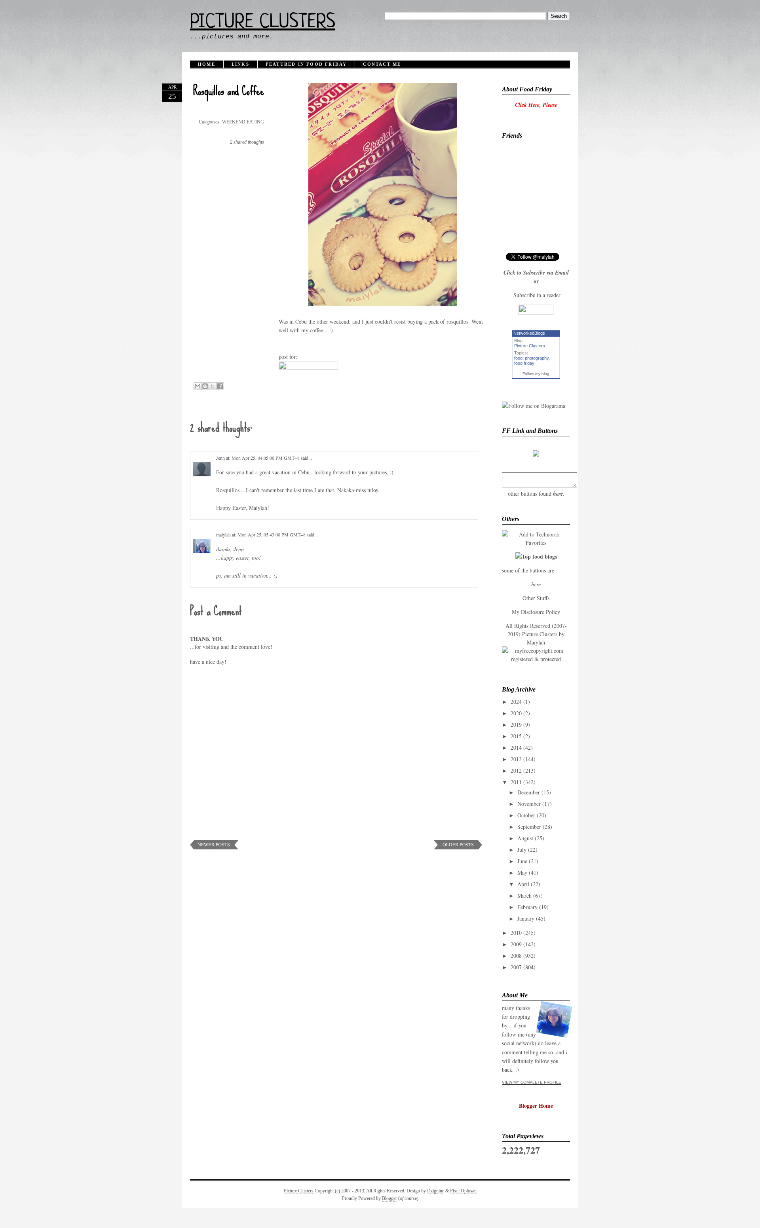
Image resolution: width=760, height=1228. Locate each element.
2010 (516, 932)
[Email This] (197, 386)
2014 (516, 747)
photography (537, 358)
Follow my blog (535, 373)
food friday (524, 363)
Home (206, 64)
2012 (516, 770)
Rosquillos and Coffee (228, 90)
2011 (516, 782)
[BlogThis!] (205, 386)
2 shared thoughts (247, 142)
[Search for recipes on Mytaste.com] (536, 556)
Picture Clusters (262, 22)
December (528, 792)
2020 (516, 713)
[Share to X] (213, 386)
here (558, 494)
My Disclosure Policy (536, 612)
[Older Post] (458, 847)
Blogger (389, 1198)
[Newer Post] (214, 847)
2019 (516, 724)
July (521, 849)
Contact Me (382, 64)
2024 (516, 701)
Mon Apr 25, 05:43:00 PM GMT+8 (272, 534)
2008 (516, 955)
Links (240, 64)
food (518, 358)
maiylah (223, 534)
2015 (516, 736)
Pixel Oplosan (463, 1191)
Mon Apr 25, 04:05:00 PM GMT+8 (266, 458)
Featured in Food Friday (306, 64)
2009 (516, 944)
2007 (516, 967)
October (526, 815)
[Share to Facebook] (220, 386)
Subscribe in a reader (536, 295)
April (523, 884)
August (525, 838)
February (527, 907)
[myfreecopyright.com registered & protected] (536, 659)
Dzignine (435, 1191)
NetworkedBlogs (529, 333)
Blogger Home (536, 1105)
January (525, 918)
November (529, 803)
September (529, 826)
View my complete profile (531, 1082)
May (522, 872)
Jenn (220, 458)
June (522, 861)
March (524, 895)
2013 (516, 759)
